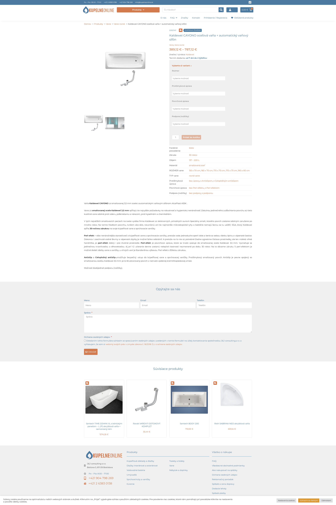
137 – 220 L (194, 160)
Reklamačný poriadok (222, 479)
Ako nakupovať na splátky (224, 470)
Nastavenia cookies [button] (286, 500)
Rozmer (175, 71)
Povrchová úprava (180, 101)
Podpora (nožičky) (180, 116)
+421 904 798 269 (126, 2)
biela (191, 148)
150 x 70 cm (194, 170)
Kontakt (196, 18)
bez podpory (195, 193)
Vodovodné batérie (136, 470)
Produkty (137, 10)
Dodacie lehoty (219, 488)
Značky (184, 18)
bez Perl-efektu (196, 188)
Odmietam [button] (326, 500)
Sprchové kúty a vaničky (138, 479)
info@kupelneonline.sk (144, 2)
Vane (171, 45)
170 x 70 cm (219, 170)
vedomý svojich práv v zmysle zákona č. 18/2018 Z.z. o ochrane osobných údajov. (144, 344)
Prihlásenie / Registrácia (215, 18)
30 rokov (193, 155)
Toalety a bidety (176, 461)
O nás (163, 18)
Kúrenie (130, 484)
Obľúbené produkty (243, 18)
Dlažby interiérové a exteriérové (142, 465)
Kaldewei (190, 54)
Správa (87, 312)
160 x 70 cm (207, 170)
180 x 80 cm (244, 170)
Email (143, 300)
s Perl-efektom (212, 188)
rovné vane (194, 175)
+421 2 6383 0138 (110, 2)
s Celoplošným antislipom (225, 181)
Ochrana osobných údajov (97, 337)
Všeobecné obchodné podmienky (228, 465)
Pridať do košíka (191, 137)
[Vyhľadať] (221, 9)
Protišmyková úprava (182, 86)
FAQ (172, 18)
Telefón (200, 300)
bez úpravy (194, 181)
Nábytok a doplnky (178, 470)
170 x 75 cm (231, 170)
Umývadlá (132, 475)
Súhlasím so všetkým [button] (309, 500)
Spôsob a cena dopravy (223, 484)
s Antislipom (206, 181)
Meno (87, 300)
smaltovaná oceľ (197, 165)
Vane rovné (179, 45)
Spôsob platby (219, 493)
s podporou (207, 193)
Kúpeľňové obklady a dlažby (140, 461)
